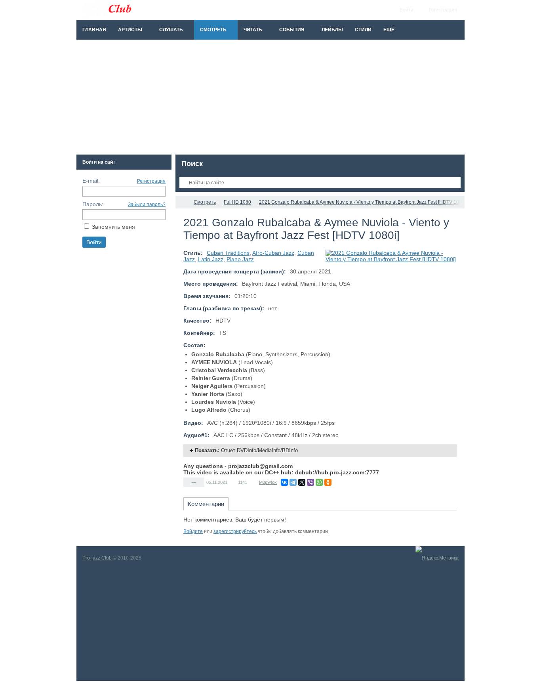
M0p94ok (268, 482)
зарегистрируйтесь (235, 531)
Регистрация (151, 181)
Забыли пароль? (147, 204)
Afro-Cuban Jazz (273, 253)
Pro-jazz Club (97, 558)
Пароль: (92, 204)
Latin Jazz (210, 259)
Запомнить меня (113, 227)
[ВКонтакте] (284, 482)
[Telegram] (293, 482)
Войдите (193, 531)
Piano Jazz (240, 259)
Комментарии (206, 504)
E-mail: (91, 181)
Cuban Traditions (228, 253)
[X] (301, 482)
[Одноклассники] (327, 482)
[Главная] (182, 202)
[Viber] (310, 482)
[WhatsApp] (319, 482)
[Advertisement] (270, 99)
